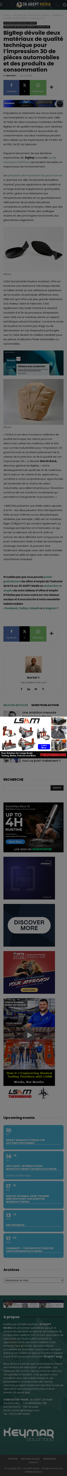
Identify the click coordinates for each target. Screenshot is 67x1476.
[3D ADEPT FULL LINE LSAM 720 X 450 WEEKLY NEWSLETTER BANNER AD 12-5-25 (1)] (33, 757)
